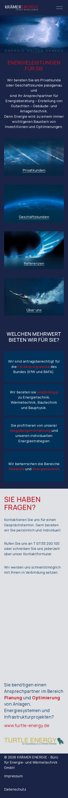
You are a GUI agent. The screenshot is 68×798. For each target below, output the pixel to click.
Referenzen (34, 263)
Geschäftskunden (34, 216)
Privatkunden (34, 170)
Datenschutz (15, 789)
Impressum (13, 776)
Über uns (34, 310)
